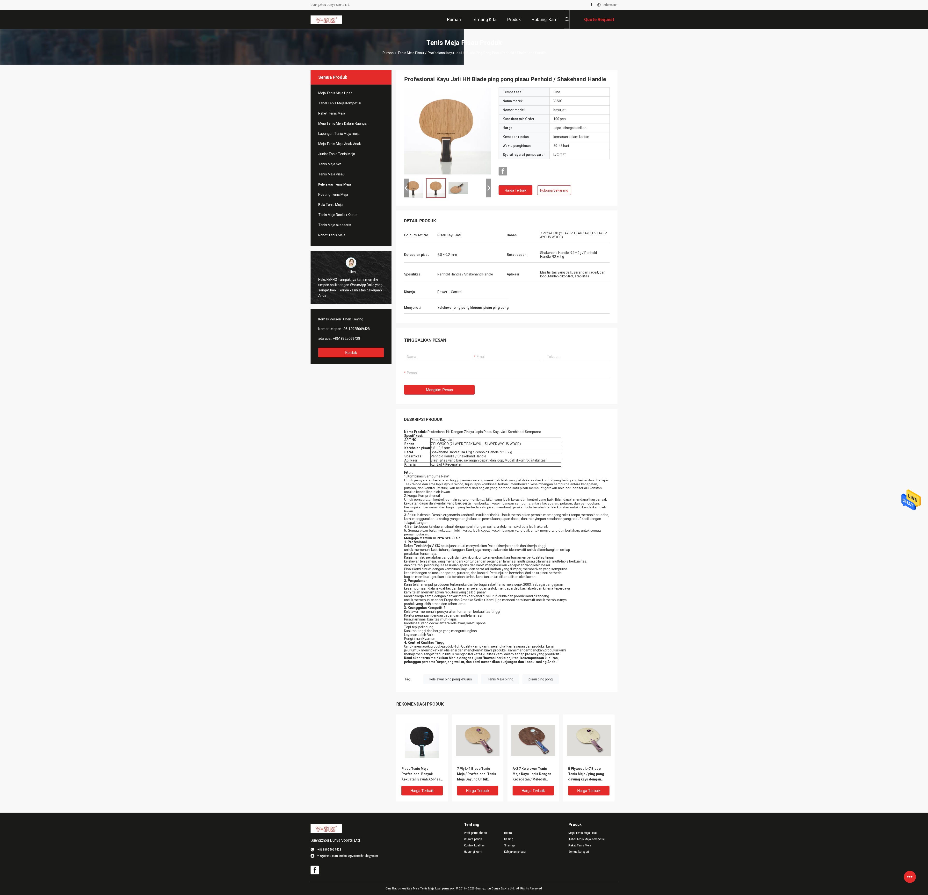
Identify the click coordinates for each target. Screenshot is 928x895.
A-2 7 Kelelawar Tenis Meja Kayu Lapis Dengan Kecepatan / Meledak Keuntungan (532, 774)
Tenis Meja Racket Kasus (337, 215)
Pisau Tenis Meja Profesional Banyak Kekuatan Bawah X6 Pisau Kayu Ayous (421, 774)
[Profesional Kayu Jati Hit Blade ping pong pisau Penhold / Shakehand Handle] (447, 131)
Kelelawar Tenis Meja (334, 184)
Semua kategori (578, 851)
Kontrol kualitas (474, 845)
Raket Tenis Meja (331, 113)
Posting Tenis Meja (333, 194)
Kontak (351, 352)
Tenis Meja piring (500, 679)
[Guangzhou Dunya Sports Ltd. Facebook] (591, 5)
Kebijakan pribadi (515, 851)
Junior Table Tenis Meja (336, 154)
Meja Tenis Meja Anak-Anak (339, 144)
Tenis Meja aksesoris (334, 225)
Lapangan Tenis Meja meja (339, 134)
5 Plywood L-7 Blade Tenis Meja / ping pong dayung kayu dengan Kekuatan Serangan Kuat (588, 774)
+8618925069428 (346, 338)
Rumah (388, 53)
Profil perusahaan (475, 833)
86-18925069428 (356, 329)
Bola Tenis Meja (330, 205)
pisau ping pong (541, 679)
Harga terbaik (515, 190)
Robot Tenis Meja (331, 235)
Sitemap (509, 845)
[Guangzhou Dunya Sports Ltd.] (326, 19)
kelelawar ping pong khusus (450, 679)
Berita (508, 833)
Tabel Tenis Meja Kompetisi (339, 103)
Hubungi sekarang (554, 190)
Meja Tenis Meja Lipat (335, 93)
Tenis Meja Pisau (411, 53)
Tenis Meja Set (329, 164)
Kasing (508, 839)
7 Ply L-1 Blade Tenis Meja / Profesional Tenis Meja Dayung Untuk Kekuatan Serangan (476, 774)
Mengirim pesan (439, 390)
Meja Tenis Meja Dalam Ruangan (343, 123)
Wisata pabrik (473, 839)
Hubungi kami (473, 851)
